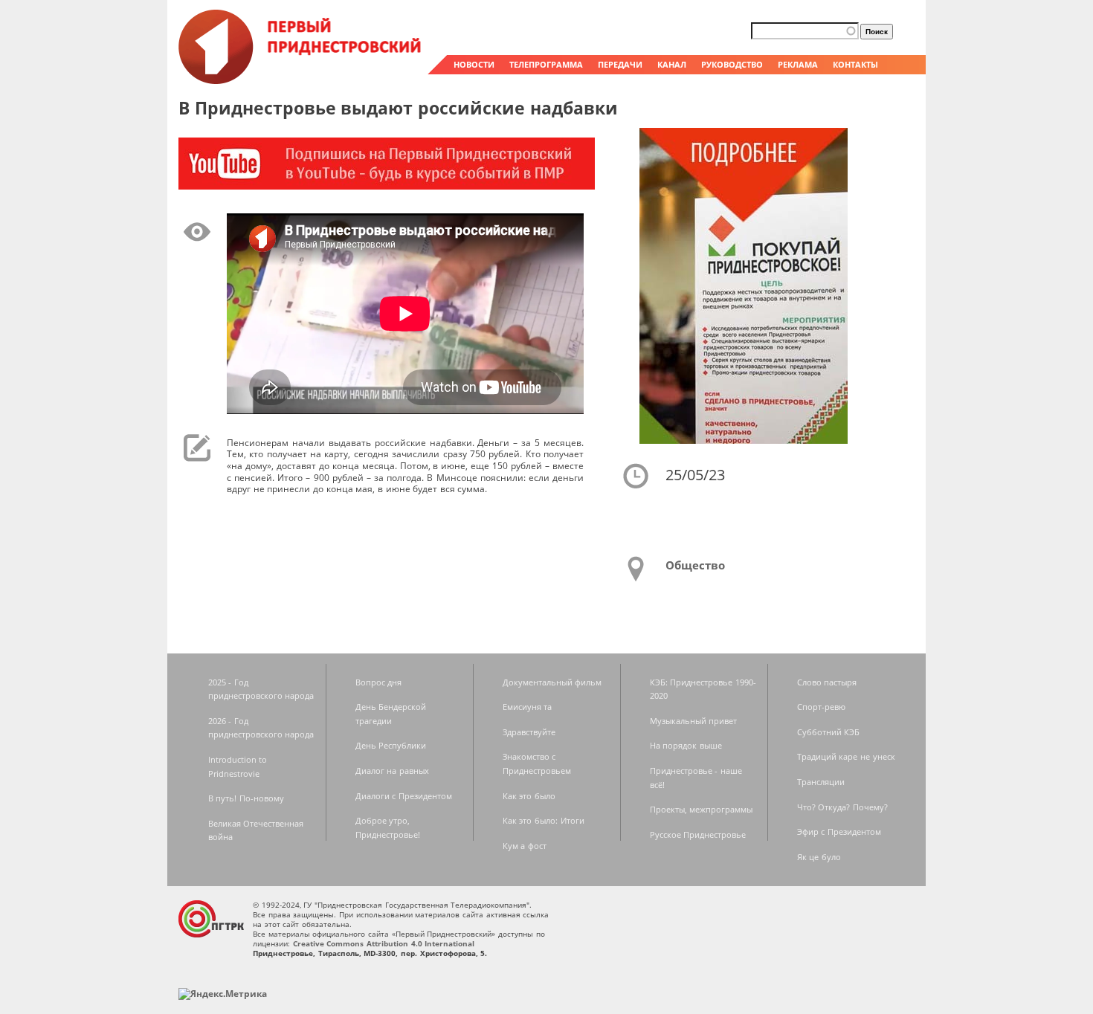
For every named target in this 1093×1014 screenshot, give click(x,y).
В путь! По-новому (246, 798)
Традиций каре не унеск (846, 756)
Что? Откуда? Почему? (842, 807)
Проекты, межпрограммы (701, 809)
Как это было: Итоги (543, 820)
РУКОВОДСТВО (732, 64)
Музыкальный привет (694, 720)
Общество (695, 565)
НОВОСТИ (474, 64)
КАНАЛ (671, 64)
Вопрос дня (378, 682)
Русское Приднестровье (698, 834)
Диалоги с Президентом (403, 795)
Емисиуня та (527, 706)
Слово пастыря (827, 682)
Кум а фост (524, 845)
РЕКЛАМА (798, 64)
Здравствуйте (529, 731)
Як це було (819, 856)
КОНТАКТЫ (855, 64)
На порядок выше (686, 745)
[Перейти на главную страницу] (301, 80)
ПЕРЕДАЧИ (620, 64)
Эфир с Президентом (839, 831)
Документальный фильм (552, 682)
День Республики (391, 745)
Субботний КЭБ (828, 731)
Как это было (529, 795)
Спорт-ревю (821, 706)
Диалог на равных (392, 770)
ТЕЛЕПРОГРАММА (546, 64)
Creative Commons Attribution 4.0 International (384, 943)
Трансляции (821, 781)
